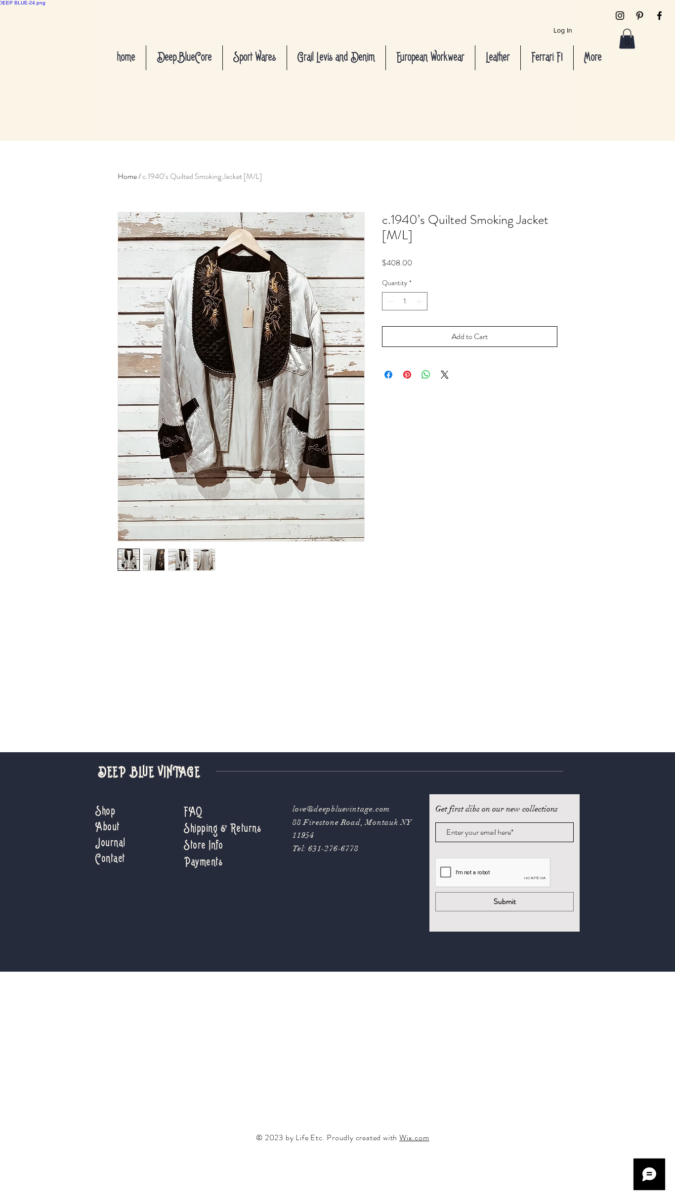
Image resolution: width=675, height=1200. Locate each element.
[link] (627, 39)
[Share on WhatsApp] (426, 375)
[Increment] (420, 301)
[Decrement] (389, 301)
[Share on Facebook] (388, 375)
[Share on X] (445, 375)
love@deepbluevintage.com (341, 809)
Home (127, 176)
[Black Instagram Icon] (620, 15)
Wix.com (414, 1137)
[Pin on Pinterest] (407, 375)
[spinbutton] (405, 301)
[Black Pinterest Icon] (639, 15)
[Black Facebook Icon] (659, 15)
